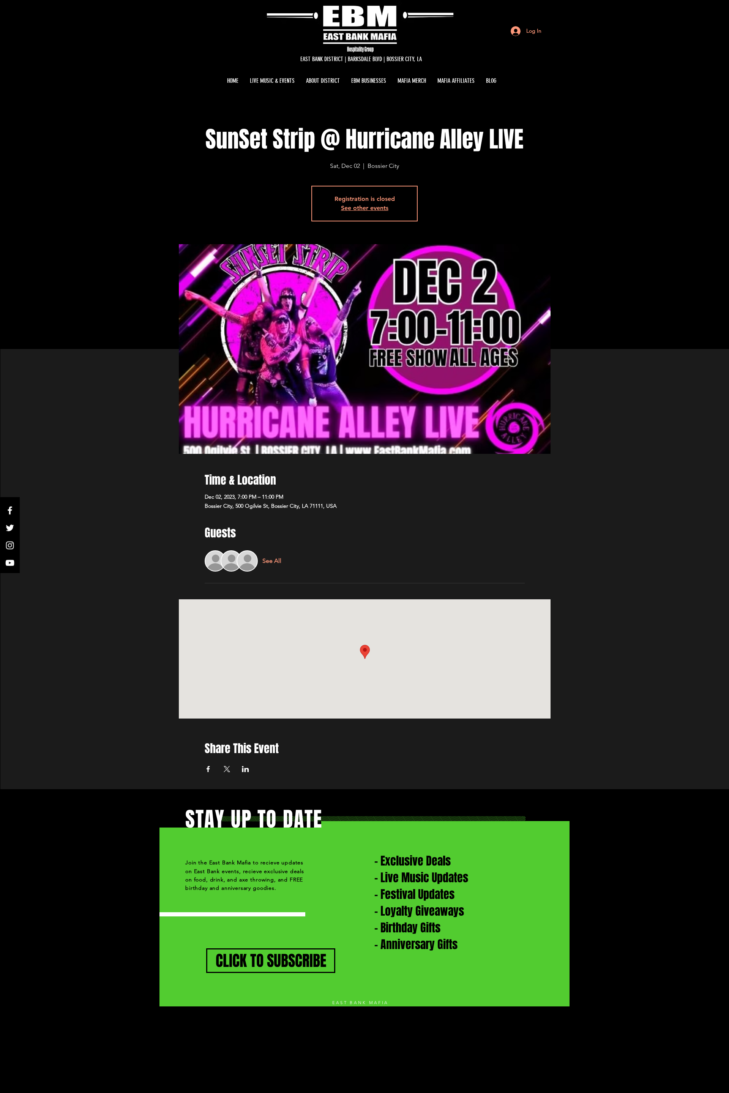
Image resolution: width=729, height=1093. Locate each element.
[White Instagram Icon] (10, 545)
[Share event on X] (226, 769)
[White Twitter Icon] (10, 528)
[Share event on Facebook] (208, 769)
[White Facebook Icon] (10, 510)
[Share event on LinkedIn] (245, 769)
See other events (364, 208)
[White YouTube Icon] (10, 563)
